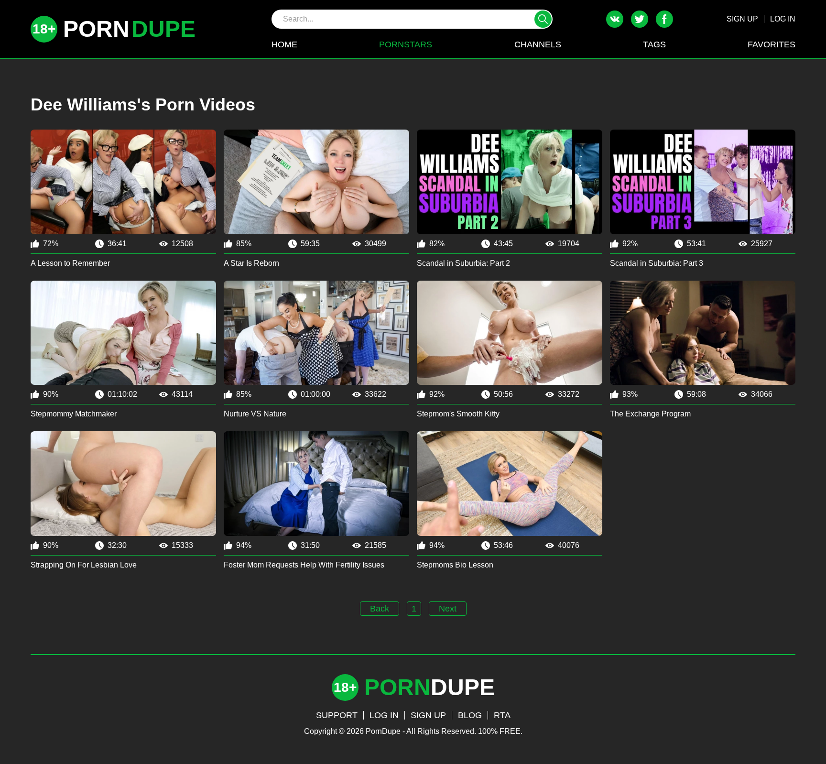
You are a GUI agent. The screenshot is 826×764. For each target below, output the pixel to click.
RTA (502, 715)
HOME (284, 44)
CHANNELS (537, 44)
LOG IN (782, 19)
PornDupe (383, 731)
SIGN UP (742, 19)
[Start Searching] (543, 19)
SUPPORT (337, 715)
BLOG (470, 715)
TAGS (654, 44)
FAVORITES (771, 44)
